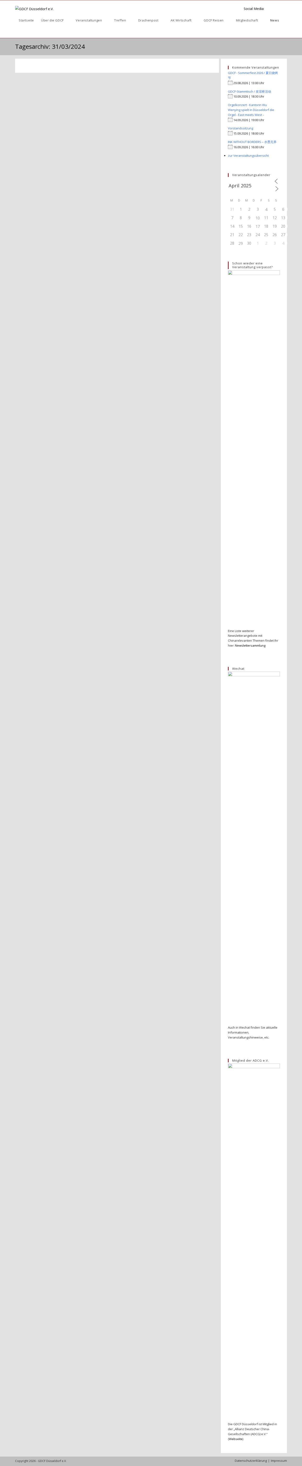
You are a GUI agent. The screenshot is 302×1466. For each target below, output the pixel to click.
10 (258, 218)
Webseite (236, 1439)
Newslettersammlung (250, 645)
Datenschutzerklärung (251, 1460)
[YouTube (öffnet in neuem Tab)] (277, 8)
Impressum (279, 1460)
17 (258, 226)
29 (241, 243)
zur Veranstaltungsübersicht (248, 155)
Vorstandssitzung (240, 128)
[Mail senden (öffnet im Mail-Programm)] (285, 8)
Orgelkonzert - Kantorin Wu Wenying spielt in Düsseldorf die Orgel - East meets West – (251, 110)
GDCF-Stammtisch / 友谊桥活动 (249, 91)
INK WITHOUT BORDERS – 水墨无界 (252, 142)
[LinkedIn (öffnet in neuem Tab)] (270, 8)
